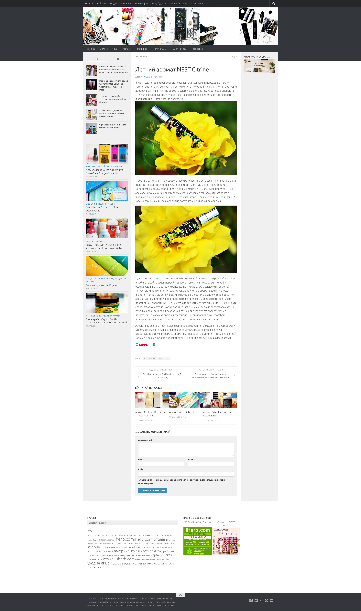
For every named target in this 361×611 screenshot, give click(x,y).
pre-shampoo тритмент (153, 543)
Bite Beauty (164, 536)
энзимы (159, 564)
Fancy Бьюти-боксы (106, 204)
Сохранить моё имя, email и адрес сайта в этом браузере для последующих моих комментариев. (181, 482)
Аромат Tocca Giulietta (181, 412)
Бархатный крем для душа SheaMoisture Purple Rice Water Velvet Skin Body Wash (113, 69)
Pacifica (140, 543)
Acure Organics (94, 535)
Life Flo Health (107, 543)
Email (191, 459)
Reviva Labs (168, 543)
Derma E (96, 540)
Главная (89, 3)
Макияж (125, 3)
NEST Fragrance (150, 358)
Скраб (100, 316)
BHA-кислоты (146, 536)
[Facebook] (251, 601)
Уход (112, 3)
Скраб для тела (105, 279)
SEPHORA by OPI (117, 547)
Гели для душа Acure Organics (102, 285)
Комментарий (145, 440)
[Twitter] (256, 601)
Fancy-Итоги (92, 241)
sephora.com (164, 358)
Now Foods (118, 543)
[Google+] (272, 601)
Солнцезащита (167, 547)
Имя (141, 459)
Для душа (91, 279)
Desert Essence (107, 540)
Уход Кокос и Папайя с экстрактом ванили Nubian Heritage (112, 99)
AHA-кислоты (109, 535)
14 (167, 395)
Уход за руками (115, 166)
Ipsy (170, 540)
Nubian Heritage (130, 543)
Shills (125, 547)
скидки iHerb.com (142, 560)
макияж (107, 555)
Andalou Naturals (124, 535)
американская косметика (137, 551)
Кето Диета (156, 547)
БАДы (148, 547)
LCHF (100, 543)
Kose (95, 543)
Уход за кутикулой (95, 166)
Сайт (140, 469)
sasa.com (93, 547)
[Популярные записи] (117, 59)
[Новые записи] (96, 59)
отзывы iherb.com (119, 559)
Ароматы (141, 56)
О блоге (101, 3)
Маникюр (140, 3)
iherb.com (124, 539)
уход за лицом (99, 563)
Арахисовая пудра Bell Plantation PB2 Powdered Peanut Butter (111, 113)
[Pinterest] (266, 601)
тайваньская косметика (160, 560)
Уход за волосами (100, 551)
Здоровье (196, 3)
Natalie (146, 77)
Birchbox (90, 204)
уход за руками (123, 563)
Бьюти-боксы (177, 3)
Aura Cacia (137, 536)
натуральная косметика (136, 555)
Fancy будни (158, 3)
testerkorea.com (136, 547)
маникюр (115, 555)
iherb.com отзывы (151, 539)
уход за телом (145, 563)
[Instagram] (261, 601)
